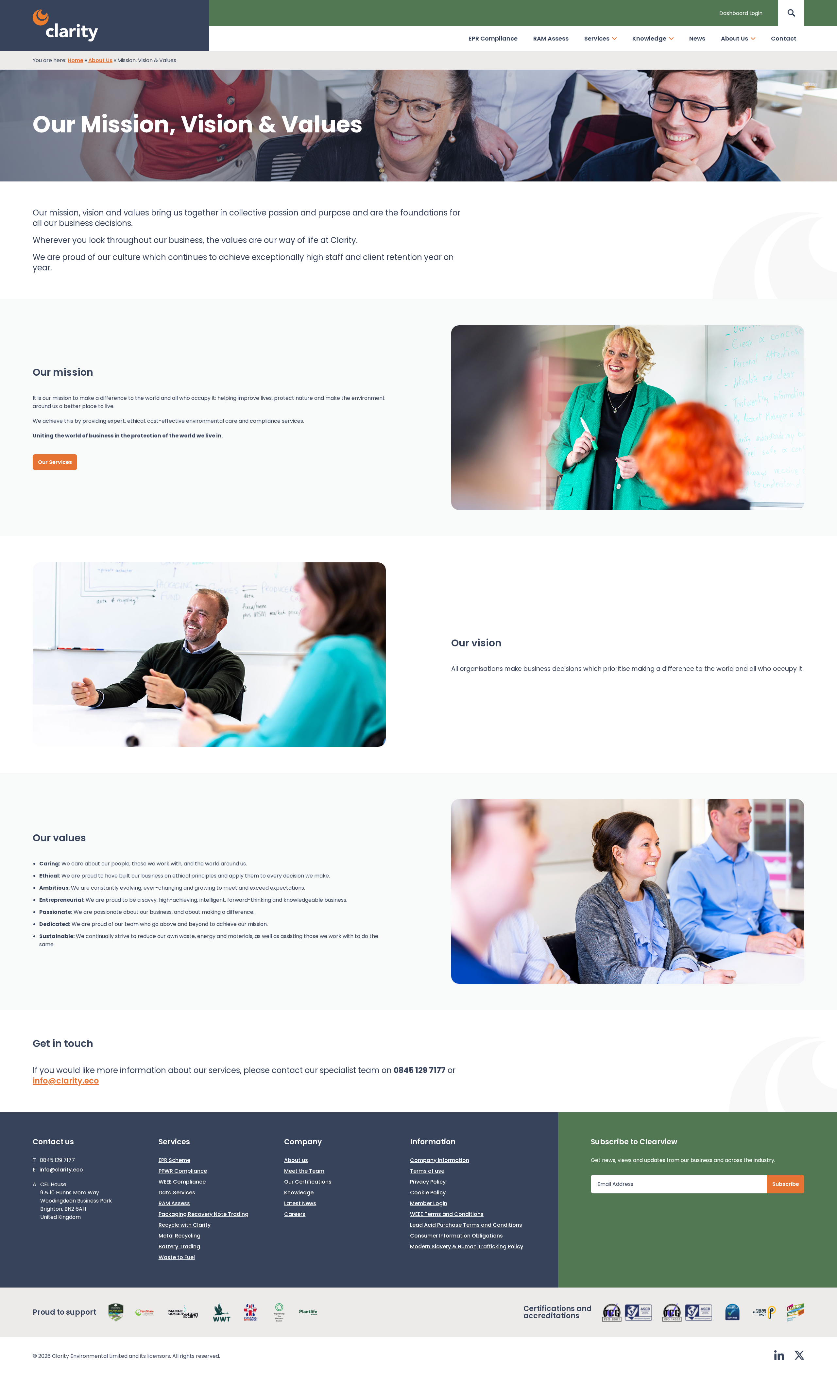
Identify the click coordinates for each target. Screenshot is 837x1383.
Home (75, 60)
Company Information (439, 1160)
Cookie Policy (428, 1192)
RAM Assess (551, 38)
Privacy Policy (428, 1182)
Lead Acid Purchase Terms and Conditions (466, 1225)
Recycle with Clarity (185, 1225)
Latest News (300, 1203)
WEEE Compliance (182, 1182)
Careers (294, 1214)
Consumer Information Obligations (456, 1235)
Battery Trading (179, 1246)
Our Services (55, 462)
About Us (734, 38)
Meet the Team (304, 1171)
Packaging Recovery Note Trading (203, 1214)
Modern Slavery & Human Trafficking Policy (466, 1246)
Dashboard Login (740, 13)
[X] (799, 1356)
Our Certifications (308, 1182)
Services (596, 38)
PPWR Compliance (183, 1171)
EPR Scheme (174, 1160)
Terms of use (427, 1171)
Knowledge (649, 38)
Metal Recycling (179, 1235)
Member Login (428, 1203)
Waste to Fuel (177, 1257)
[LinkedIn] (779, 1356)
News (697, 38)
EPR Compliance (493, 38)
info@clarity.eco (66, 1080)
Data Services (177, 1192)
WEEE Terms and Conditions (447, 1214)
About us (296, 1160)
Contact (783, 38)
